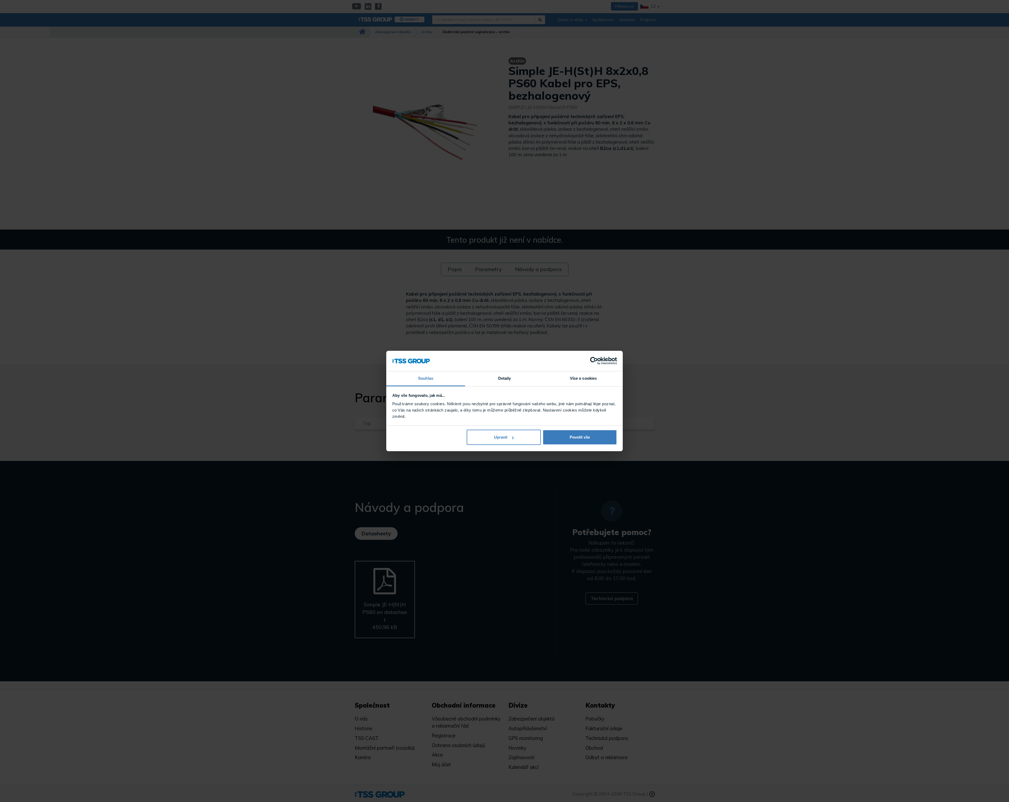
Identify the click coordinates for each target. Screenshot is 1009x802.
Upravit (500, 437)
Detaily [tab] (504, 378)
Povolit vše (580, 437)
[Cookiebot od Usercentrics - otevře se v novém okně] (594, 361)
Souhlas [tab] (425, 378)
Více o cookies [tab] (583, 378)
